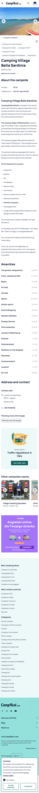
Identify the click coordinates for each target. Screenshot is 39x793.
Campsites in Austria (7, 608)
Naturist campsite (7, 621)
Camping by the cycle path (9, 654)
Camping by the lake (7, 683)
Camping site (31, 55)
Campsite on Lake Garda (9, 570)
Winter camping (6, 636)
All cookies (10, 780)
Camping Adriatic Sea (8, 581)
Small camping (5, 658)
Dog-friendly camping (8, 669)
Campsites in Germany (8, 601)
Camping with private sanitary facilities (13, 640)
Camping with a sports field (9, 647)
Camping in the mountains (9, 632)
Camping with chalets (9, 48)
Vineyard (4, 629)
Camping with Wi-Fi (24, 48)
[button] (19, 270)
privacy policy (8, 775)
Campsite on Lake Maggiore (10, 584)
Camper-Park (5, 651)
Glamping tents (6, 680)
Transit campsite (6, 643)
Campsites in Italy (6, 594)
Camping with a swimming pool (12, 44)
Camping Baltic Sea (7, 573)
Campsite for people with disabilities (13, 55)
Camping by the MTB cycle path (11, 625)
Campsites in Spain (7, 597)
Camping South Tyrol (7, 577)
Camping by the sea (8, 52)
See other (4, 612)
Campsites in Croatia (8, 605)
